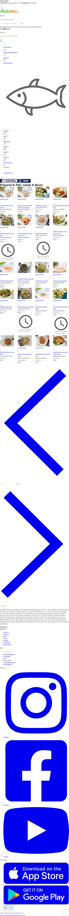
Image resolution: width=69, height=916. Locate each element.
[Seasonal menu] (8, 167)
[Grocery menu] (8, 157)
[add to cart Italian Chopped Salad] (1, 348)
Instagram (6, 737)
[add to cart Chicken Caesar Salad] (1, 229)
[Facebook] (36, 803)
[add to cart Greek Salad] (36, 201)
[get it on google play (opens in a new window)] (36, 904)
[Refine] (1, 177)
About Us (6, 632)
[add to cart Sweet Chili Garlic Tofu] (36, 350)
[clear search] (22, 23)
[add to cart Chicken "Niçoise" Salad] (54, 303)
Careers (5, 638)
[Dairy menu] (7, 136)
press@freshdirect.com (9, 662)
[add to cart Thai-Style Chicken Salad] (54, 201)
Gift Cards (6, 634)
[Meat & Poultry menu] (12, 63)
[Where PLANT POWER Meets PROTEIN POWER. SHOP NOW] (15, 182)
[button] (8, 204)
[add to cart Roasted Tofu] (36, 229)
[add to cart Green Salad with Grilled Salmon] (54, 348)
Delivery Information (9, 654)
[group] (34, 173)
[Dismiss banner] (1, 5)
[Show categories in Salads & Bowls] (67, 173)
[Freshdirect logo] (9, 12)
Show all (4, 606)
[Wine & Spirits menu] (12, 163)
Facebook (6, 805)
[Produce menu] (8, 58)
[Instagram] (36, 735)
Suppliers (5, 640)
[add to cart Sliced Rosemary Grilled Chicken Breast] (19, 201)
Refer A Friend (7, 644)
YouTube (5, 856)
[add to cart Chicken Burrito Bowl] (19, 350)
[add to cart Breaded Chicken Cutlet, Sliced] (19, 229)
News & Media (7, 664)
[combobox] (11, 23)
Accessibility (6, 656)
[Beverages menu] (9, 141)
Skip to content (4, 1)
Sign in (3, 36)
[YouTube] (36, 854)
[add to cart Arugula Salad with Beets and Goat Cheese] (19, 275)
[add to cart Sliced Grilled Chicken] (1, 201)
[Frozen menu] (7, 152)
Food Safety (6, 642)
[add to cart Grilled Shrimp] (1, 277)
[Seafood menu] (8, 131)
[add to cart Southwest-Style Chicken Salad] (54, 227)
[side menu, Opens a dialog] (1, 8)
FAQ (4, 658)
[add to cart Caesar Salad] (36, 277)
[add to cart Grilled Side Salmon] (36, 303)
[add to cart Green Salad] (1, 303)
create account (12, 36)
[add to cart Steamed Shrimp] (54, 277)
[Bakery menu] (8, 147)
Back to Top (4, 627)
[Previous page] (34, 481)
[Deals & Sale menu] (11, 47)
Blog (4, 636)
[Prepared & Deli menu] (17, 52)
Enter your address (7, 19)
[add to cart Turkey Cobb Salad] (19, 303)
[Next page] (34, 603)
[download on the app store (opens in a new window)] (36, 884)
